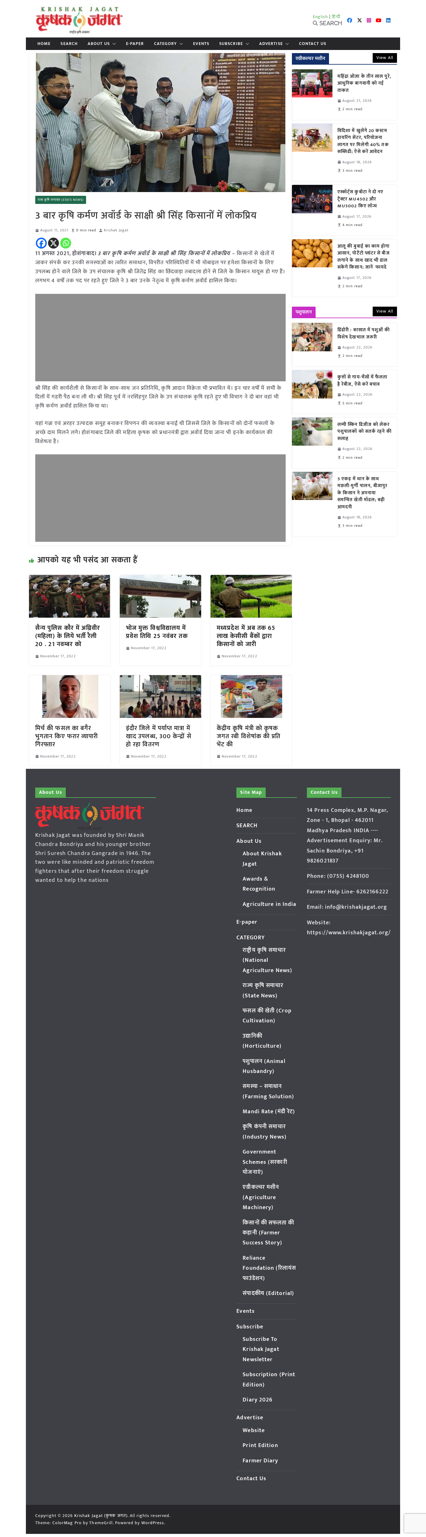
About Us (99, 43)
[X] (53, 243)
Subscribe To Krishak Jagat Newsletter (261, 1349)
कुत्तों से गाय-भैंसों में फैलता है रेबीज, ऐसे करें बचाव (362, 381)
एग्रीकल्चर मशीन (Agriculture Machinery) (261, 1197)
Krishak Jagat (116, 230)
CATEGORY (165, 43)
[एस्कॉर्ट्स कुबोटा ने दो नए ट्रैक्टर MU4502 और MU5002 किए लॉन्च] (312, 210)
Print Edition (260, 1445)
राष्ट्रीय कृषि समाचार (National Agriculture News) (267, 960)
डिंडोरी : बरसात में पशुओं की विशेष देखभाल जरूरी (363, 334)
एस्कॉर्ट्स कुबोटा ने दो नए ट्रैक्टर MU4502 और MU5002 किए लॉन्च (360, 199)
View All (384, 57)
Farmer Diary (260, 1460)
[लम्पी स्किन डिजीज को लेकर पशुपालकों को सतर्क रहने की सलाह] (312, 443)
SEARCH (69, 43)
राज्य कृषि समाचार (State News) (61, 199)
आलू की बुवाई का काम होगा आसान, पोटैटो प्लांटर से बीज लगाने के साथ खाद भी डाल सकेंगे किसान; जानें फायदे (363, 257)
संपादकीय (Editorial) (268, 1293)
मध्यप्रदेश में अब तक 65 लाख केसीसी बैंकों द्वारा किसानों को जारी (246, 636)
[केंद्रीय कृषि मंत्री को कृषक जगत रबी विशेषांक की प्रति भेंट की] (251, 679)
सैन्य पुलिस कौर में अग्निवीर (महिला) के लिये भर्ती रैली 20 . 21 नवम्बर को (67, 636)
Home (44, 43)
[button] (113, 43)
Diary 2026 (258, 1400)
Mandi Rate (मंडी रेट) (269, 1111)
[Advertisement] (160, 337)
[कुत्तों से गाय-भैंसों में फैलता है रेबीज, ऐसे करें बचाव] (312, 391)
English (320, 16)
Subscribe (231, 43)
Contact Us (312, 43)
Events (201, 43)
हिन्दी (336, 16)
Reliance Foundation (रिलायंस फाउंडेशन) (269, 1268)
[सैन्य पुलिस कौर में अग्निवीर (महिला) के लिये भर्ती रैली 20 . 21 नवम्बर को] (69, 579)
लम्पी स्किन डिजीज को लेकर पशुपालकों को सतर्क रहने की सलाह (364, 431)
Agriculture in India (269, 904)
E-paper (135, 43)
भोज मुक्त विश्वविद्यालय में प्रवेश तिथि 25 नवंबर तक (157, 632)
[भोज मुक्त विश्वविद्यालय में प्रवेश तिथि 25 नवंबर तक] (160, 579)
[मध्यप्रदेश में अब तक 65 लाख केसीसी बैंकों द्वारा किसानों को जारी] (251, 579)
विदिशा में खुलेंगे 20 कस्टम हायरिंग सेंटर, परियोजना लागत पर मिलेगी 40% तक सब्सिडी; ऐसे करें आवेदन (363, 141)
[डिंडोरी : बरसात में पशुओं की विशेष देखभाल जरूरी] (312, 344)
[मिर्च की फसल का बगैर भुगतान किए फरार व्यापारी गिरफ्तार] (69, 679)
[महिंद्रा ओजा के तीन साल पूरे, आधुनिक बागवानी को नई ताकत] (312, 94)
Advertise (271, 43)
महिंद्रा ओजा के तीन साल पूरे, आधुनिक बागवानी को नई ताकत (364, 83)
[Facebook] (41, 243)
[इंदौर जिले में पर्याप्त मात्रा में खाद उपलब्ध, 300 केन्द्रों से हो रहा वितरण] (160, 679)
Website (254, 1430)
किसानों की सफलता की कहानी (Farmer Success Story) (268, 1233)
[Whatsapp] (65, 243)
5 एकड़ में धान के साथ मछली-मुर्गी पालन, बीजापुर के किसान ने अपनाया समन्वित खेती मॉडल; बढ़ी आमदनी (362, 493)
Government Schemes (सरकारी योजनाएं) (265, 1162)
